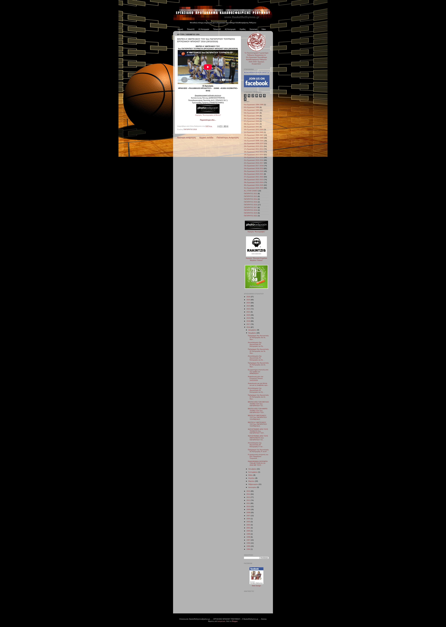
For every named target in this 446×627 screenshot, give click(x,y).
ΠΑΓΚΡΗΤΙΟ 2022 (250, 216)
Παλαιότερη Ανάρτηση (228, 137)
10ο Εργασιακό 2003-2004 (253, 129)
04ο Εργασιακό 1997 (251, 113)
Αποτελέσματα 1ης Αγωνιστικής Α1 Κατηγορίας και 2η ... (256, 390)
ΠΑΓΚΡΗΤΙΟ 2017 (250, 207)
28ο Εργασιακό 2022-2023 (253, 180)
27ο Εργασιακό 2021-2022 (253, 177)
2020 (248, 315)
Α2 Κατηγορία (230, 29)
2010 (248, 506)
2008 (248, 512)
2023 (248, 306)
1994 (248, 549)
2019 (248, 318)
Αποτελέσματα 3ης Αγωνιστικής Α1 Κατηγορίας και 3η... (256, 344)
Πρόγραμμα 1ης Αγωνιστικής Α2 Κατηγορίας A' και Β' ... (258, 450)
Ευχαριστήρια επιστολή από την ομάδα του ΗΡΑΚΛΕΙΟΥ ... (258, 371)
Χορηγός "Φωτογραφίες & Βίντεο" (208, 115)
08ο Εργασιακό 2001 (251, 124)
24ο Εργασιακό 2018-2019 (253, 168)
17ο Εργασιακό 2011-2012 (253, 149)
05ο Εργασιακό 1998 (251, 116)
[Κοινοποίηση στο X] (223, 126)
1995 (248, 546)
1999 (248, 534)
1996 (248, 543)
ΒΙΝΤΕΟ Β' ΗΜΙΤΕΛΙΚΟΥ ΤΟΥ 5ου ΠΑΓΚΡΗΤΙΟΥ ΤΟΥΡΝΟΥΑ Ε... (257, 417)
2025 (248, 300)
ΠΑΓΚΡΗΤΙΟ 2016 (190, 129)
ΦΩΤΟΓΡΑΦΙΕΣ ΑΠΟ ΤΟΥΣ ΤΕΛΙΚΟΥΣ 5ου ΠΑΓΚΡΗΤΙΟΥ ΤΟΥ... (258, 431)
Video (263, 29)
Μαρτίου (251, 481)
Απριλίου (251, 478)
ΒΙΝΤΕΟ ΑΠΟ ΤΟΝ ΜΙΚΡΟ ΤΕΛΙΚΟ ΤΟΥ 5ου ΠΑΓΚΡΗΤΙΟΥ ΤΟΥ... (257, 410)
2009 (248, 509)
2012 (248, 500)
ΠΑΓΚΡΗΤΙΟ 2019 (250, 213)
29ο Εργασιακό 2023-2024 (253, 182)
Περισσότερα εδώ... (208, 120)
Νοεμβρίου (252, 333)
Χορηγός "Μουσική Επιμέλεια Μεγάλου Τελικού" (256, 259)
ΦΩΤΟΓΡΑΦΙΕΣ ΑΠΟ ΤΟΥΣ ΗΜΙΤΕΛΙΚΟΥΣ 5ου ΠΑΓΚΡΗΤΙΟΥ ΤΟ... (258, 438)
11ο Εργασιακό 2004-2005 (253, 132)
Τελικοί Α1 (191, 29)
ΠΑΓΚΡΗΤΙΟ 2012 (250, 193)
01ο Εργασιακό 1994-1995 (253, 104)
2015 (248, 491)
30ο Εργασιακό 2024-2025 (253, 185)
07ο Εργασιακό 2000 (251, 121)
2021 (248, 312)
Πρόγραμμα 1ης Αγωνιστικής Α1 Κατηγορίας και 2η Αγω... (258, 397)
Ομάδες (243, 29)
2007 (248, 516)
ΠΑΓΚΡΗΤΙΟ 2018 (250, 210)
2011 (248, 503)
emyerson (221, 621)
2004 (248, 519)
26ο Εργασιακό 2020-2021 (253, 174)
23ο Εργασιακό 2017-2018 (253, 166)
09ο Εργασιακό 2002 (251, 127)
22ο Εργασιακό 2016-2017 (253, 163)
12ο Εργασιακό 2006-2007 (253, 135)
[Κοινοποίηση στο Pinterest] (227, 126)
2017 (248, 324)
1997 (248, 540)
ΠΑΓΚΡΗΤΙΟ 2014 (250, 199)
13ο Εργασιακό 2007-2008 (253, 138)
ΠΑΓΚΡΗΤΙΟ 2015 (250, 202)
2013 (248, 497)
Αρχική (180, 29)
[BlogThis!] (221, 126)
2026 (248, 297)
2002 (248, 525)
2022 (248, 309)
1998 (248, 537)
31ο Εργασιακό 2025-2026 (253, 188)
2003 (248, 522)
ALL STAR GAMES (251, 191)
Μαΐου (250, 475)
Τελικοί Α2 (217, 29)
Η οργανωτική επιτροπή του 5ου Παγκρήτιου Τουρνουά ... (258, 456)
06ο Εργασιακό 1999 (251, 118)
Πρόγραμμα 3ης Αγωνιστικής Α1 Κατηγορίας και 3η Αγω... (258, 351)
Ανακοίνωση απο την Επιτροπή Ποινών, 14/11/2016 (255, 378)
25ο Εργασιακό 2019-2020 (253, 171)
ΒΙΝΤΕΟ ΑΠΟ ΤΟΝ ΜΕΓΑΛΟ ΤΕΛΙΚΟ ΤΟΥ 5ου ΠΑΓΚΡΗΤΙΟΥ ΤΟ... (258, 404)
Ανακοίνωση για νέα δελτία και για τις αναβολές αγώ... (258, 384)
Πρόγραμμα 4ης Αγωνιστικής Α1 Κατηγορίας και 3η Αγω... (258, 337)
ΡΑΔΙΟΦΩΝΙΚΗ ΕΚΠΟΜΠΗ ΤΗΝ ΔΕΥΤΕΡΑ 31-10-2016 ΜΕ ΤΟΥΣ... (258, 463)
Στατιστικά (253, 29)
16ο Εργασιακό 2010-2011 (253, 146)
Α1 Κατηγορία (203, 29)
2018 (248, 321)
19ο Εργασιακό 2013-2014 (253, 155)
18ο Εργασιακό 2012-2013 (253, 152)
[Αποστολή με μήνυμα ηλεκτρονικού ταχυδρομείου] (218, 126)
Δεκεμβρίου (252, 330)
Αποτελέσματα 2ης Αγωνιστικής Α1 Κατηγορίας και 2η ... (256, 358)
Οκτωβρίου (252, 469)
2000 (248, 531)
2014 (248, 494)
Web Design (256, 586)
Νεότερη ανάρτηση (186, 137)
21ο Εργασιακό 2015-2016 (253, 160)
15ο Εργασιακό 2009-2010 (253, 143)
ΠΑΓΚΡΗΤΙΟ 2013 (250, 196)
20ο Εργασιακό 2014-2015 (253, 157)
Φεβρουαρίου (253, 484)
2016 (248, 327)
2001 (248, 528)
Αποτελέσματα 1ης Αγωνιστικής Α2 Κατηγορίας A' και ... (256, 444)
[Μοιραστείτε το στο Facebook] (225, 126)
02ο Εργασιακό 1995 (251, 107)
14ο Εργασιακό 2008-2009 (253, 141)
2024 (248, 303)
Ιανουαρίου (252, 487)
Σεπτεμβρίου (253, 472)
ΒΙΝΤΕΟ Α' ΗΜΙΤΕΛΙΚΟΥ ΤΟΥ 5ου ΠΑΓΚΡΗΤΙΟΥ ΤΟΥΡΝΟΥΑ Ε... (257, 424)
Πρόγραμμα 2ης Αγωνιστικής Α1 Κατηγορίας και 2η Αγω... (258, 365)
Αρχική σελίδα (206, 137)
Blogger (235, 621)
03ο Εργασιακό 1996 (251, 110)
